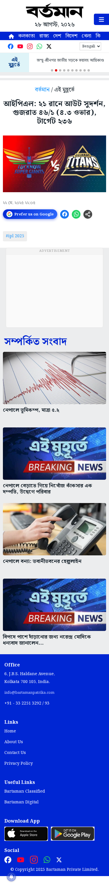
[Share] (87, 214)
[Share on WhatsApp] (76, 214)
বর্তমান (42, 90)
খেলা (86, 36)
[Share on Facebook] (64, 214)
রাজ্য (44, 36)
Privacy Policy (18, 763)
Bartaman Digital (21, 802)
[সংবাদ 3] (60, 70)
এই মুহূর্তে (14, 62)
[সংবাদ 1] (52, 70)
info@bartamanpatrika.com (29, 693)
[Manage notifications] (11, 876)
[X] (49, 46)
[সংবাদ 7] (76, 70)
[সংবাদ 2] (56, 70)
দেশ (57, 36)
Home (10, 731)
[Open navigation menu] (101, 19)
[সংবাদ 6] (72, 70)
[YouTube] (20, 46)
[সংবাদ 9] (84, 70)
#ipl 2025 (15, 236)
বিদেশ (71, 36)
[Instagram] (30, 46)
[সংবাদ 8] (80, 70)
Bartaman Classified (24, 791)
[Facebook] (10, 46)
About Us (13, 742)
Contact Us (15, 753)
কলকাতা (26, 36)
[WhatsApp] (39, 46)
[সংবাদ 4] (64, 70)
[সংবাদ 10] (88, 70)
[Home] (11, 36)
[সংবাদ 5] (68, 70)
